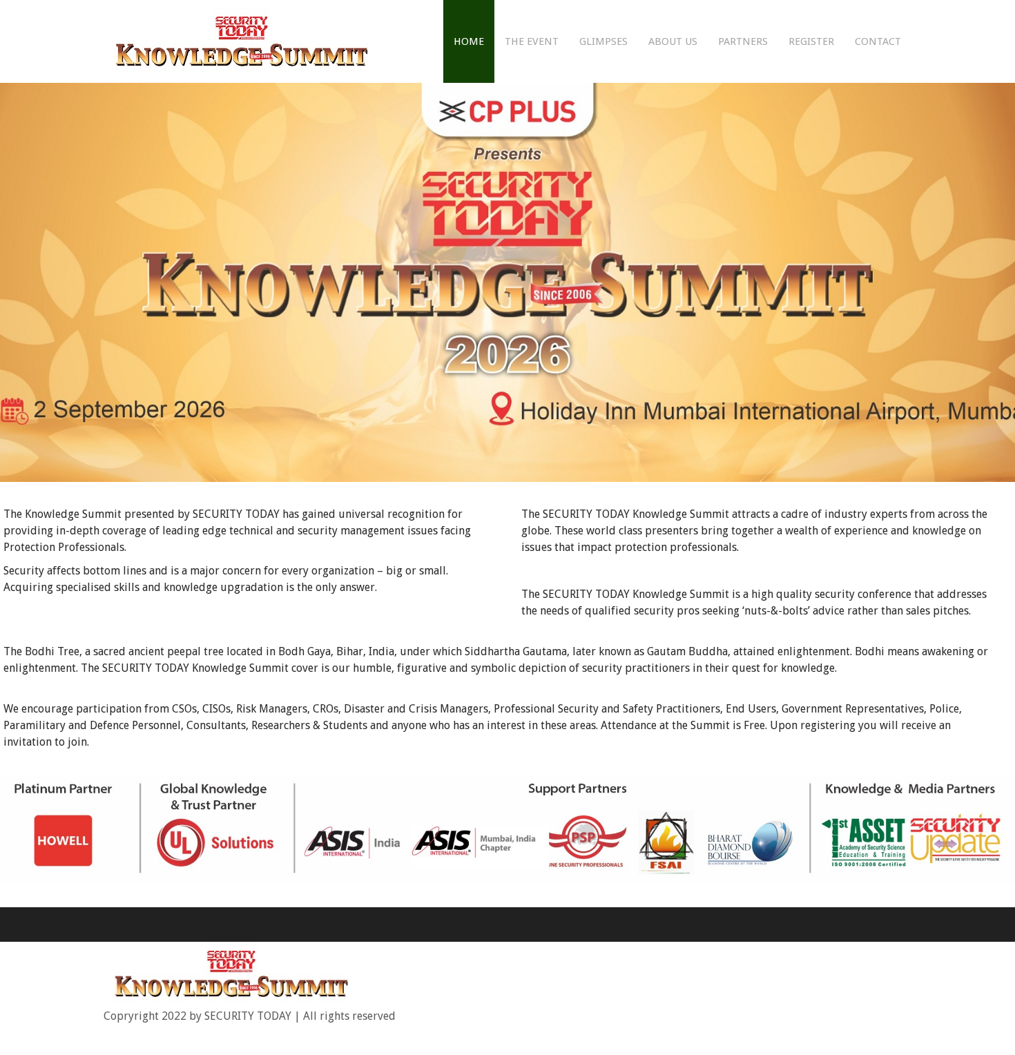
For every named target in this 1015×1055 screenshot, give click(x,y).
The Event (532, 41)
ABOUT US (672, 41)
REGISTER (811, 41)
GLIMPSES (603, 41)
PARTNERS (743, 41)
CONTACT (878, 41)
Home (469, 41)
